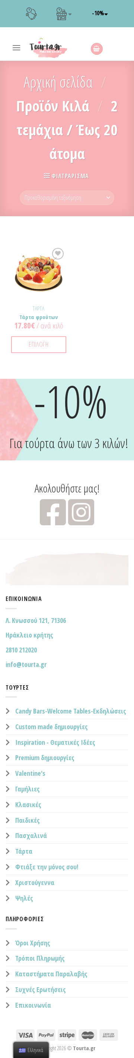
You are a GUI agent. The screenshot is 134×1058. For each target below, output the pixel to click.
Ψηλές (24, 898)
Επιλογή (38, 344)
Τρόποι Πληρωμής (40, 958)
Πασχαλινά (31, 835)
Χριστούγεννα (34, 882)
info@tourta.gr (26, 664)
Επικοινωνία (33, 1005)
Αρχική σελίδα (58, 82)
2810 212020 (21, 649)
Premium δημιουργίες (44, 757)
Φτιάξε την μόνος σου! (46, 866)
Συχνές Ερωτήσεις (40, 989)
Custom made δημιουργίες (51, 726)
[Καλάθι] (97, 49)
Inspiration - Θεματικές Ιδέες (55, 742)
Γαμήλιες (27, 788)
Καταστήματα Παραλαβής (51, 973)
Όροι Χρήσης (32, 942)
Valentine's (30, 773)
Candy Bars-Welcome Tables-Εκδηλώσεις (70, 710)
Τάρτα (23, 851)
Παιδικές (27, 820)
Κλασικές (28, 804)
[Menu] (16, 47)
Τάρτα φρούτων (38, 317)
